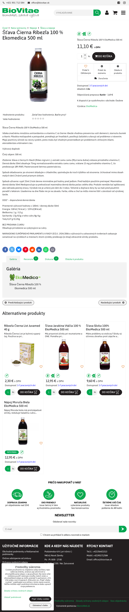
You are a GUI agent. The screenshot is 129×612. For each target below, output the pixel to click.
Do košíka (105, 56)
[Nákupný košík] (115, 12)
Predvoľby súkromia (64, 601)
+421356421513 (100, 551)
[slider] (38, 118)
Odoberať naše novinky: (64, 521)
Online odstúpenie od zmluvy (16, 558)
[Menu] (123, 12)
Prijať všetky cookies (40, 599)
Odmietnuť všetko (40, 605)
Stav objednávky (118, 601)
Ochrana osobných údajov (15, 562)
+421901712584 (100, 555)
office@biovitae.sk (102, 559)
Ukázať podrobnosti (12, 597)
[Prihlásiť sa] (106, 12)
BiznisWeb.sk (83, 606)
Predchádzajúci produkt (20, 302)
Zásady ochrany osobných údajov (92, 601)
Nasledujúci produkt (111, 302)
